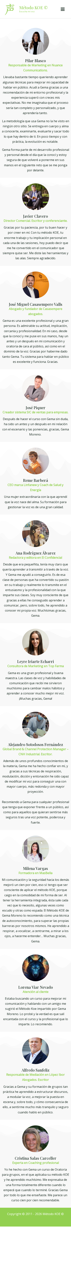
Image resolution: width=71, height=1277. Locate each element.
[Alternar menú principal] (62, 9)
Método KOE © (33, 7)
